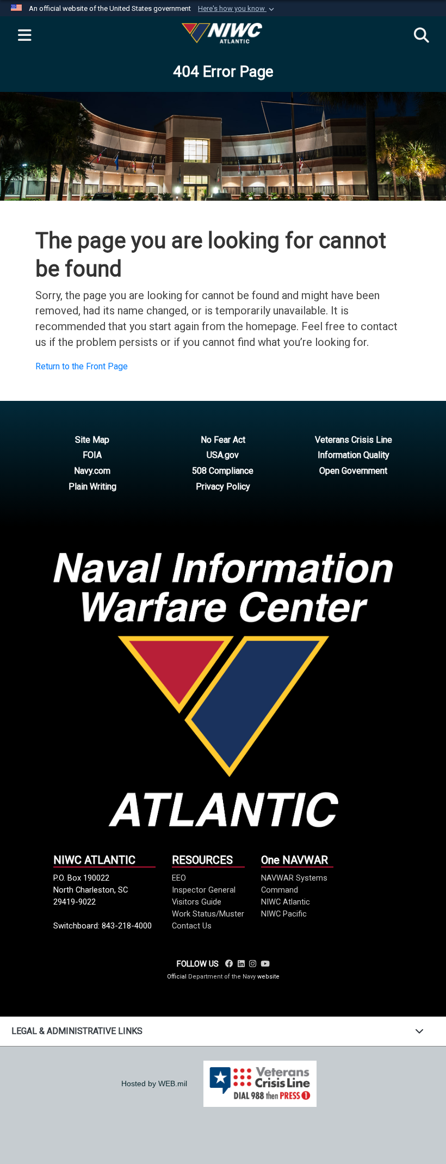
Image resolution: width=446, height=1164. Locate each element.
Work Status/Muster (208, 914)
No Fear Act (223, 440)
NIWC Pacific (284, 914)
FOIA (92, 455)
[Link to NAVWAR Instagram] (252, 964)
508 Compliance (222, 471)
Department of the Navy (222, 976)
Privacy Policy (223, 486)
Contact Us (192, 926)
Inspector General (204, 890)
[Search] (421, 36)
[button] (237, 8)
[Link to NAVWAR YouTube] (265, 964)
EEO (179, 878)
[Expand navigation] (24, 36)
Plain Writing (92, 486)
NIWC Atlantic (285, 902)
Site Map (92, 440)
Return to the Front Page (81, 366)
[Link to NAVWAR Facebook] (229, 964)
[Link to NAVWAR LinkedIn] (241, 964)
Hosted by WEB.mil (154, 1083)
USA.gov (223, 455)
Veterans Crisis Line (353, 440)
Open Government (353, 471)
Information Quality (353, 455)
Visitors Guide (196, 902)
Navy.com (92, 471)
